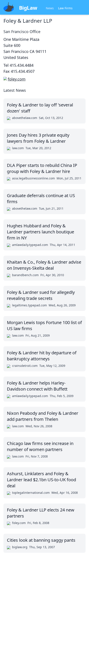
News (50, 8)
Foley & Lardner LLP (27, 20)
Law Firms (65, 8)
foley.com (16, 79)
